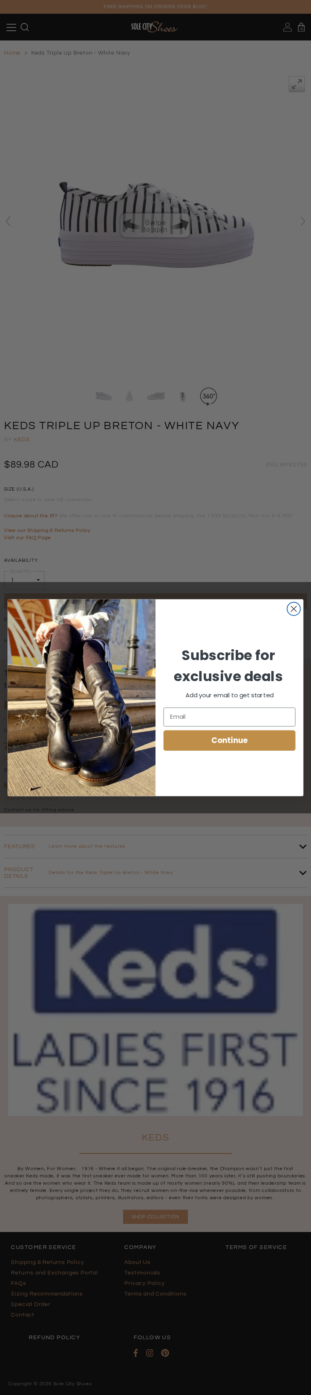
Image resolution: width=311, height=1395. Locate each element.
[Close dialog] (293, 608)
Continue (229, 740)
